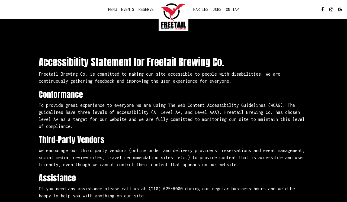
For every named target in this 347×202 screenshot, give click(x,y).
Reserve (146, 9)
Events (127, 9)
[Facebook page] (322, 9)
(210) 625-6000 (166, 188)
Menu (112, 9)
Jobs (217, 9)
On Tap (232, 9)
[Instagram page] (331, 9)
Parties (200, 9)
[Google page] (340, 9)
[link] (173, 16)
